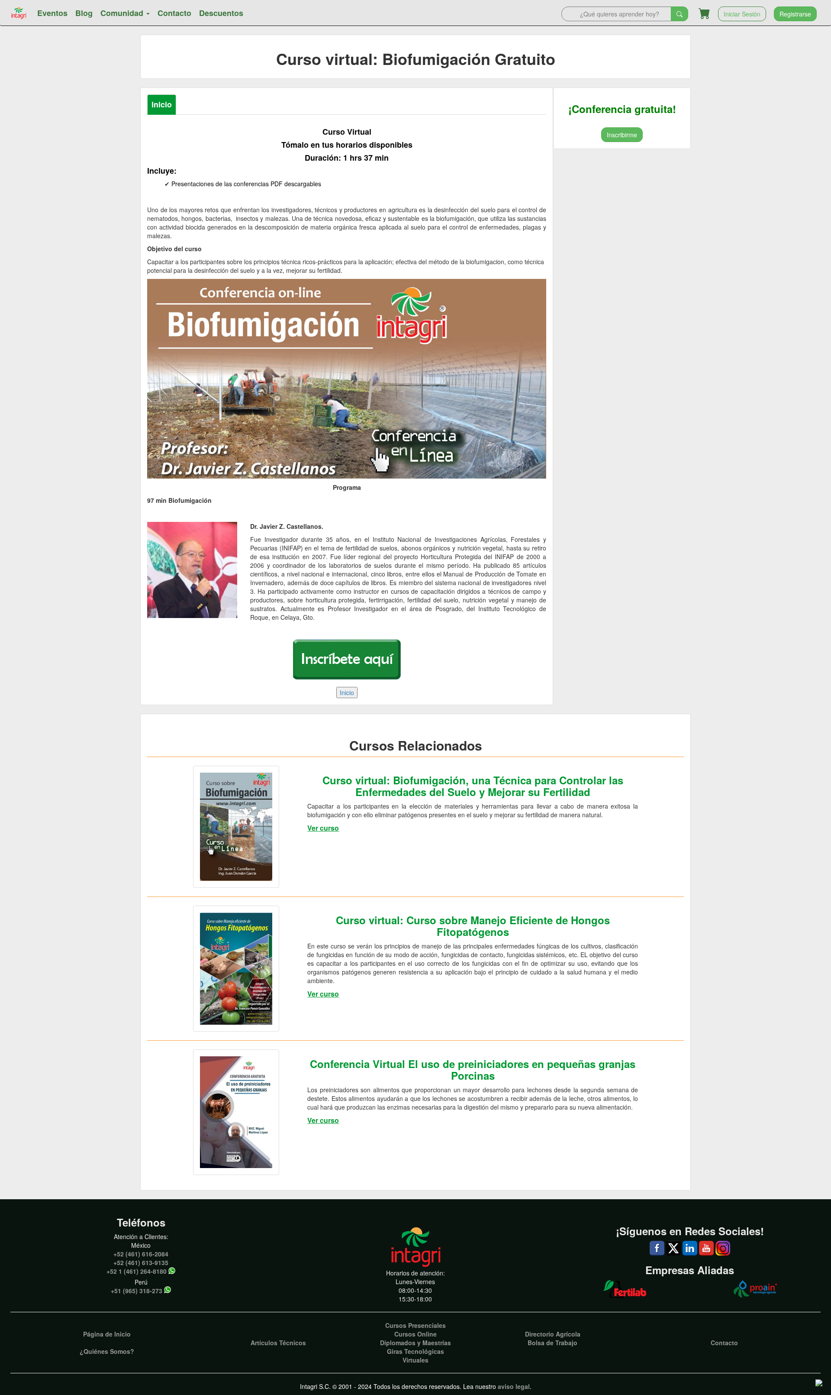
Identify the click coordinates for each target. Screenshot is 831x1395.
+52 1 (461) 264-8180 (136, 1271)
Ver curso (323, 828)
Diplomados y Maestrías (415, 1342)
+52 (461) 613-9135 (140, 1262)
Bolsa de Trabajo (552, 1342)
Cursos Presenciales (415, 1325)
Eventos (52, 13)
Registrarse (795, 14)
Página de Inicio (107, 1334)
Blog (84, 13)
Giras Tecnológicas (415, 1351)
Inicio (161, 104)
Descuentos (221, 13)
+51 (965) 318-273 (136, 1290)
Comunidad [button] (122, 13)
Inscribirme (622, 134)
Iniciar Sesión (742, 14)
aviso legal (514, 1386)
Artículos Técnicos (278, 1342)
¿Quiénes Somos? (107, 1351)
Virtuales (415, 1360)
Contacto (174, 13)
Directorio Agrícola (552, 1334)
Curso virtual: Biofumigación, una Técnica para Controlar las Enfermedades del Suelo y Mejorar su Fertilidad (472, 786)
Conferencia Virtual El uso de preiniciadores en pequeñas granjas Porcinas (472, 1069)
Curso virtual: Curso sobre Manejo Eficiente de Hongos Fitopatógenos (473, 926)
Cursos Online (415, 1334)
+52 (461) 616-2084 (140, 1253)
